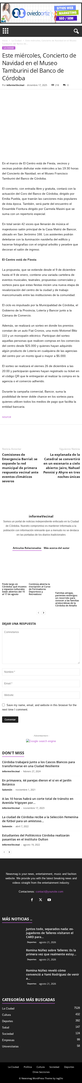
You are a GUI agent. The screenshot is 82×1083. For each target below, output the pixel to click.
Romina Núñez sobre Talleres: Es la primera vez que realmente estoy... (51, 952)
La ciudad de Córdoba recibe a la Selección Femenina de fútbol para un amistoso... (40, 819)
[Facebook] (6, 95)
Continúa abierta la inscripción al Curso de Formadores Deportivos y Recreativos (39, 589)
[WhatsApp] (35, 95)
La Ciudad (16, 40)
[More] (45, 95)
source (6, 416)
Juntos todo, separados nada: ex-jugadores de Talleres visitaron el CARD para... (50, 933)
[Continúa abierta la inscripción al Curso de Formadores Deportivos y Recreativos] (41, 568)
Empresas (8, 1040)
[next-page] (43, 612)
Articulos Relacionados (27, 548)
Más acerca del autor (56, 548)
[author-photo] (41, 501)
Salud (5, 1027)
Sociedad (7, 1033)
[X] (41, 900)
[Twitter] (16, 95)
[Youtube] (50, 900)
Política (28, 1066)
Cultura (6, 1014)
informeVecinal (15, 85)
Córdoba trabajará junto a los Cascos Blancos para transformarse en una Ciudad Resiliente (38, 764)
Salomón (7, 789)
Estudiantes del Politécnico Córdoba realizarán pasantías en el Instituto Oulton (36, 837)
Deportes (31, 942)
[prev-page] (38, 612)
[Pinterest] (25, 95)
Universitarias (10, 1046)
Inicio (5, 40)
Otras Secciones (41, 1072)
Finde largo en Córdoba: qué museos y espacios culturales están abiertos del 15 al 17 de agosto (14, 589)
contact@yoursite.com (49, 891)
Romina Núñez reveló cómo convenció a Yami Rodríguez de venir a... (52, 974)
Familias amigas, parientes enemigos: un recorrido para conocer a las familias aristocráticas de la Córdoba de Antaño (67, 599)
